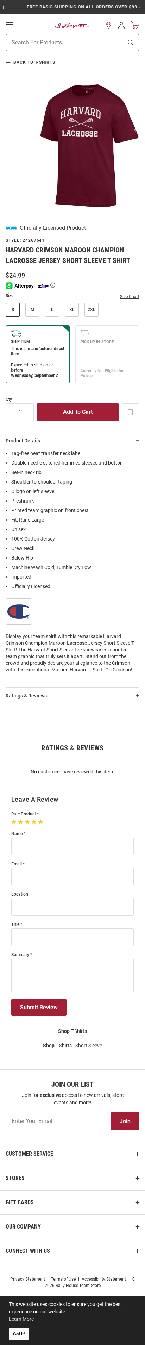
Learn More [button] (21, 1319)
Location (19, 894)
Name (17, 834)
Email (16, 864)
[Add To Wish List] (130, 412)
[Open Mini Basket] (135, 25)
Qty (9, 399)
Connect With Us (28, 1251)
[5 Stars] (41, 822)
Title (15, 924)
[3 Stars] (28, 822)
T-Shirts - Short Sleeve (72, 1045)
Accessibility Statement (104, 1279)
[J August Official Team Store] (72, 25)
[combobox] (55, 42)
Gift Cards (20, 1202)
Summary (20, 955)
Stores (15, 1178)
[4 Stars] (34, 822)
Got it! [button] (19, 1334)
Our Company (23, 1226)
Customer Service (29, 1153)
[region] (72, 564)
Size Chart (129, 296)
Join (125, 1121)
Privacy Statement (27, 1279)
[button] (108, 25)
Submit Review (39, 1007)
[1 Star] (14, 822)
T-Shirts (72, 1031)
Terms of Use (63, 1279)
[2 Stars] (21, 822)
